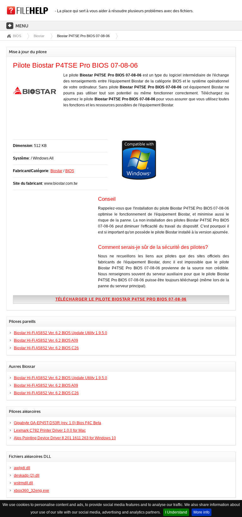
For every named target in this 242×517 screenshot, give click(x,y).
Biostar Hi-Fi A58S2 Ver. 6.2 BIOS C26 (46, 348)
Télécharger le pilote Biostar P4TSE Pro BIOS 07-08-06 (121, 299)
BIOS (17, 36)
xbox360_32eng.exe (31, 490)
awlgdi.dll (22, 468)
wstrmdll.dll (23, 483)
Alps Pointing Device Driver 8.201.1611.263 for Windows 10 (65, 438)
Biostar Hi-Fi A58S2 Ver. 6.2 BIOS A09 (46, 340)
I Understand (176, 512)
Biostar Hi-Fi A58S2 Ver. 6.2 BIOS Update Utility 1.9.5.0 (60, 333)
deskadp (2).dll (26, 475)
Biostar (39, 36)
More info (201, 512)
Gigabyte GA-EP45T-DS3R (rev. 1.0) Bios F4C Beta (57, 423)
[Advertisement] (86, 126)
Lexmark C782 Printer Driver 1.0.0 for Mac (50, 430)
